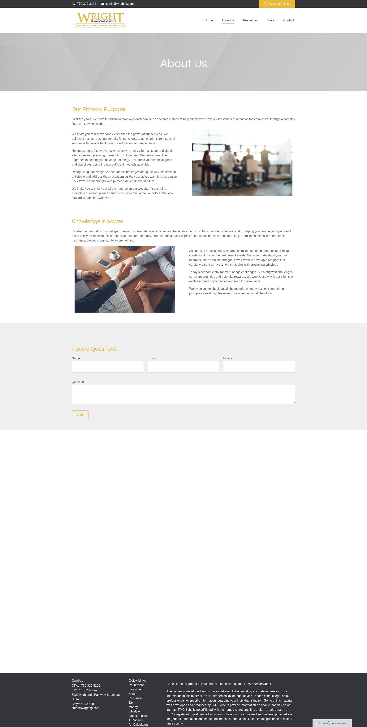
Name (76, 358)
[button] (208, 20)
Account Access (279, 3)
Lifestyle (134, 711)
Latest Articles (138, 715)
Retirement (136, 685)
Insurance (135, 698)
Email (151, 358)
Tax (131, 702)
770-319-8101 (86, 3)
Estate (133, 693)
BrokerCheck (263, 683)
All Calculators (139, 724)
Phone (227, 358)
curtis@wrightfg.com (120, 3)
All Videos (136, 720)
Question (78, 381)
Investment (136, 689)
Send (80, 415)
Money (133, 707)
